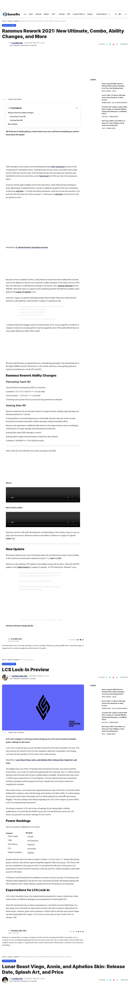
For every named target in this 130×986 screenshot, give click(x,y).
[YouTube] (80, 640)
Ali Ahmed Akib (17, 43)
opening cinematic (65, 286)
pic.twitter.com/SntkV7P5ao (30, 589)
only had (19, 191)
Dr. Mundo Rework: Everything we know (32, 247)
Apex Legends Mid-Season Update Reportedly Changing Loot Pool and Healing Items (113, 86)
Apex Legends (106, 91)
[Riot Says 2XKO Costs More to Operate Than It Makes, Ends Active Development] (95, 123)
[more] (109, 14)
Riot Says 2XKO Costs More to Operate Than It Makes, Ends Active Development (113, 123)
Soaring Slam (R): (16, 120)
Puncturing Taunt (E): (18, 116)
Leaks (114, 91)
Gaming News (106, 102)
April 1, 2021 (57, 620)
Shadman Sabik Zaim (19, 676)
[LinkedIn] (83, 640)
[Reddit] (83, 931)
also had (58, 194)
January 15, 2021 (50, 319)
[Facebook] (76, 640)
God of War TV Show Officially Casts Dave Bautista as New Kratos (113, 97)
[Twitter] (78, 640)
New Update (12, 124)
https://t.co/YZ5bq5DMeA (34, 312)
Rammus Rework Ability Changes (21, 113)
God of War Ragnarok (119, 102)
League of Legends (9, 25)
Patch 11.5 (10, 538)
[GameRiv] (11, 14)
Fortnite (105, 116)
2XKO (103, 128)
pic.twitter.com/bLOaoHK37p (31, 315)
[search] (116, 14)
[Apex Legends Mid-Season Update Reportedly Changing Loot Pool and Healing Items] (95, 86)
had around (44, 176)
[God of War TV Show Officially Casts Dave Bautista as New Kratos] (95, 98)
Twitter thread (23, 567)
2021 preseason (57, 167)
